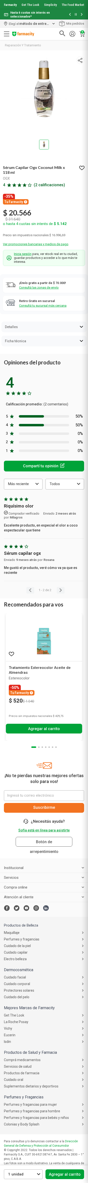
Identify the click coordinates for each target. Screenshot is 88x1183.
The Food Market (73, 5)
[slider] (44, 10)
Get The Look (30, 5)
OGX (6, 178)
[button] (69, 15)
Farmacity (10, 5)
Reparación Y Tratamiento (23, 45)
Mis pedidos (75, 23)
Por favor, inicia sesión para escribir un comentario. (44, 466)
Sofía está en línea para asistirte (44, 830)
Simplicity (50, 5)
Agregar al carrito (65, 1174)
